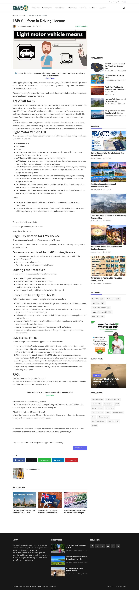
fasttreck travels (97, 399)
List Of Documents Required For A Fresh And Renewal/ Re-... (115, 66)
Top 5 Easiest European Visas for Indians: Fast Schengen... (75, 512)
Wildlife (94, 426)
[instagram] (102, 546)
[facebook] (92, 546)
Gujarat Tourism (97, 412)
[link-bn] (108, 338)
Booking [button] (92, 8)
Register (117, 2)
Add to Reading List (81, 26)
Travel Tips (35, 8)
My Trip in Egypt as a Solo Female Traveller (74, 569)
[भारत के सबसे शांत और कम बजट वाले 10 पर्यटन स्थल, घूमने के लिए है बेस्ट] (97, 102)
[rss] (118, 546)
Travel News (98, 303)
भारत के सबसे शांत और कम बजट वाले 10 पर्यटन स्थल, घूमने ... (115, 100)
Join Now (50, 395)
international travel (98, 421)
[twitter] (97, 546)
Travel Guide (96, 404)
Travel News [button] (59, 8)
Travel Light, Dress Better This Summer (76, 546)
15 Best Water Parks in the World (114, 77)
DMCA (109, 586)
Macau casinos (104, 417)
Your (93, 417)
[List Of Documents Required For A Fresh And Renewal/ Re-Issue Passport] (97, 67)
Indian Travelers (97, 408)
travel (117, 404)
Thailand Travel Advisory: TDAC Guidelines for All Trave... (24, 512)
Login (111, 2)
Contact (103, 8)
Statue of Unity (113, 421)
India (108, 412)
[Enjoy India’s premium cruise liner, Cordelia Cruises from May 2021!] (97, 114)
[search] (123, 7)
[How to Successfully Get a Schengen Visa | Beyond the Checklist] (108, 141)
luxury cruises (118, 412)
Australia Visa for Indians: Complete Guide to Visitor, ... (48, 512)
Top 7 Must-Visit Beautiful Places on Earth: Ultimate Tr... (115, 88)
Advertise (83, 8)
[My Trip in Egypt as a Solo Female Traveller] (58, 571)
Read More (79, 448)
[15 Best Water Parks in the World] (97, 79)
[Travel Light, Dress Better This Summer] (58, 548)
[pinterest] (113, 546)
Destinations (47, 8)
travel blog (110, 408)
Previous (94, 375)
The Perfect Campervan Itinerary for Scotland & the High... (76, 558)
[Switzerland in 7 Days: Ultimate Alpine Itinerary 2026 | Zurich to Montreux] (108, 266)
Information (72, 8)
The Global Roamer (33, 469)
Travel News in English (101, 312)
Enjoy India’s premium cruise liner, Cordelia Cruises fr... (115, 112)
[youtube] (108, 546)
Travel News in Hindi (100, 308)
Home (14, 15)
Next (122, 375)
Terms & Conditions (119, 586)
